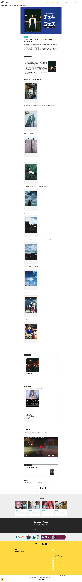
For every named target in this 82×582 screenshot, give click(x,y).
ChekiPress (26, 491)
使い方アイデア (57, 558)
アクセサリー (56, 555)
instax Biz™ (78, 2)
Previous (16, 537)
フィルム (55, 554)
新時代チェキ (40, 482)
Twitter (39, 432)
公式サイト (27, 432)
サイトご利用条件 (63, 575)
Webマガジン (56, 560)
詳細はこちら (28, 469)
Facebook (45, 432)
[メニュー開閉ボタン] (2, 579)
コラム (26, 37)
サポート (72, 2)
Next (65, 537)
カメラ (55, 551)
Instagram (33, 432)
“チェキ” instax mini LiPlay (44, 49)
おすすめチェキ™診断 (58, 556)
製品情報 (49, 2)
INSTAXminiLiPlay (28, 482)
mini (34, 482)
